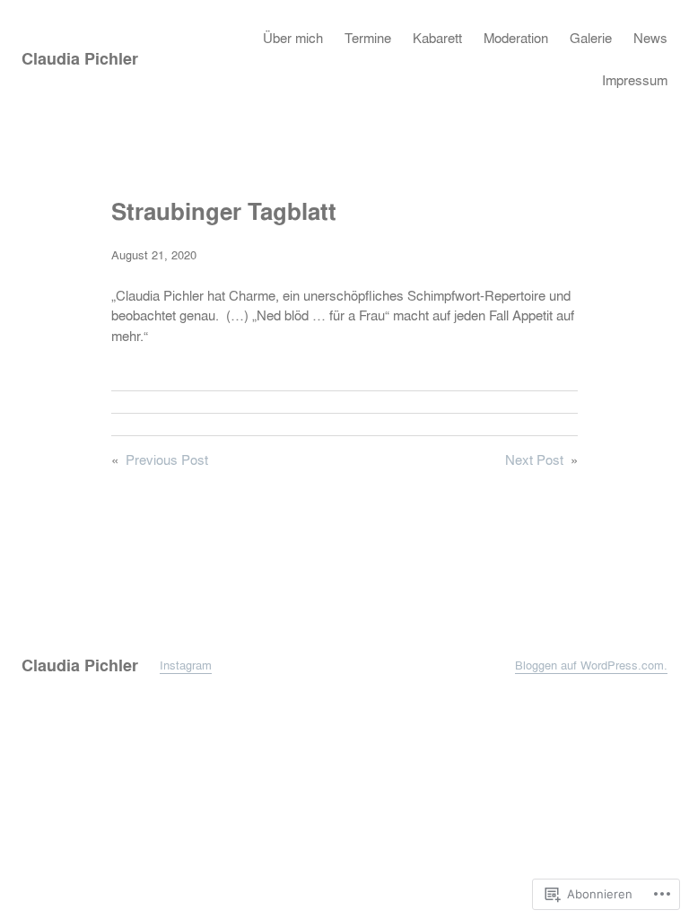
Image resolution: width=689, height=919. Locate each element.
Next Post (534, 460)
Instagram (186, 665)
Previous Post (167, 460)
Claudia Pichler (80, 59)
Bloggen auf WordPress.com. (591, 665)
